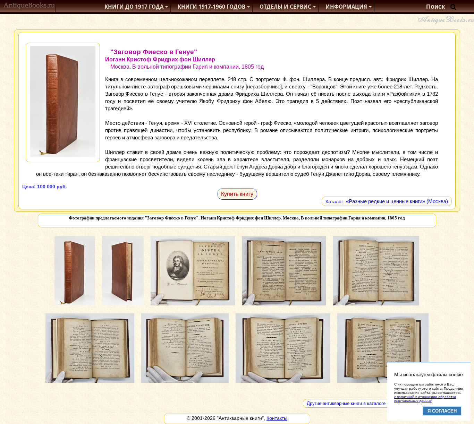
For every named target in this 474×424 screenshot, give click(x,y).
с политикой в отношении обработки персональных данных (425, 399)
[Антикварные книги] (29, 6)
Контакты (276, 418)
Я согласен (442, 411)
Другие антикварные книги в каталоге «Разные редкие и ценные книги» (381, 403)
